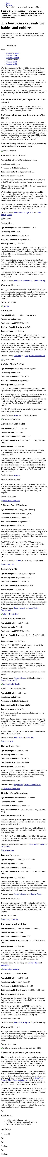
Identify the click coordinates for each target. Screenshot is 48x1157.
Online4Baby (40, 281)
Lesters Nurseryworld (9, 680)
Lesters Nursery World (32, 785)
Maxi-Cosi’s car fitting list (17, 1080)
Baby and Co (18, 213)
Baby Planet (5, 846)
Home (8, 3)
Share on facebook (12, 53)
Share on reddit (11, 62)
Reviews (9, 5)
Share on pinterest (12, 58)
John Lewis (27, 281)
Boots (16, 608)
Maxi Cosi (29, 737)
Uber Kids (17, 356)
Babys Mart (28, 213)
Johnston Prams (35, 894)
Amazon (17, 415)
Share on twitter (11, 56)
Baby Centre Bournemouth (35, 356)
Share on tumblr (11, 64)
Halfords (22, 608)
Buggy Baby (18, 785)
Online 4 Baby (33, 963)
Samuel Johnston (20, 678)
